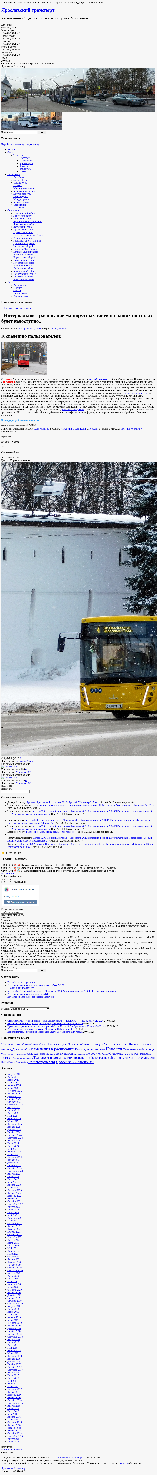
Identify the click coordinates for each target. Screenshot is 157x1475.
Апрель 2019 (14, 1317)
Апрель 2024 (14, 1151)
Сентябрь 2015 (15, 1436)
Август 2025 (13, 1107)
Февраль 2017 (14, 1389)
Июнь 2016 (13, 1411)
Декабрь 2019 (14, 1295)
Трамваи (24, 166)
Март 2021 (12, 1253)
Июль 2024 (13, 1143)
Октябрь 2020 (14, 1267)
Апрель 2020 (14, 1284)
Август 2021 (13, 1240)
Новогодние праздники (90, 1049)
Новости (11, 149)
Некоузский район (23, 276)
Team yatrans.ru (58, 328)
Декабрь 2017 (14, 1361)
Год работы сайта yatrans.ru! (21, 982)
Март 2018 (12, 1353)
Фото (10, 152)
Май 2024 (12, 1149)
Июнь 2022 (13, 1212)
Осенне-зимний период (138, 1049)
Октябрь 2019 (14, 1300)
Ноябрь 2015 (14, 1430)
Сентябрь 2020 (15, 1270)
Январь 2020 (14, 1292)
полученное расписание (135, 393)
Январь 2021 (14, 1259)
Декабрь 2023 (14, 1162)
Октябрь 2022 (14, 1201)
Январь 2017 (14, 1392)
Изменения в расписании (74, 428)
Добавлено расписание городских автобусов (30, 996)
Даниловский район (24, 243)
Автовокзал (19, 285)
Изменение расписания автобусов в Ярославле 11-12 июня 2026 (40, 1029)
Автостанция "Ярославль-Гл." (106, 1044)
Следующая (26, 308)
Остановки (13, 210)
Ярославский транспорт (28, 10)
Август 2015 (13, 1439)
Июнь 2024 (13, 1146)
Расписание (13, 174)
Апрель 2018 (14, 1350)
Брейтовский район (23, 279)
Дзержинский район (24, 213)
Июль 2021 (13, 1242)
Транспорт (19, 155)
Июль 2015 (13, 1441)
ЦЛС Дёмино (8, 1062)
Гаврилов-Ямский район (26, 249)
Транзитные (19, 204)
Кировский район (22, 218)
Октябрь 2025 (14, 1102)
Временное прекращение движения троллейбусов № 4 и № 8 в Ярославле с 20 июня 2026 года (56, 1026)
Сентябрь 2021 (15, 1237)
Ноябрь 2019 (14, 1298)
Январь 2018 (14, 1358)
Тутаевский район (23, 232)
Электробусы (26, 160)
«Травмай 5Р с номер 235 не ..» (83, 802)
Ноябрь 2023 (14, 1165)
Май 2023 (12, 1182)
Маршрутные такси (23, 188)
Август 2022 (13, 1207)
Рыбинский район (23, 238)
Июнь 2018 (13, 1345)
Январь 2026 (14, 1093)
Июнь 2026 (13, 1079)
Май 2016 (12, 1414)
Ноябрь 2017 (14, 1364)
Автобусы (25, 158)
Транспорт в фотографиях (53, 1057)
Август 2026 (13, 1074)
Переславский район (24, 262)
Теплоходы (25, 169)
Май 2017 (12, 1381)
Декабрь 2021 (14, 1229)
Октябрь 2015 (14, 1433)
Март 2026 (12, 1088)
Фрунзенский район (24, 224)
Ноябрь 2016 (14, 1397)
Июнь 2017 (13, 1378)
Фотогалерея (145, 1057)
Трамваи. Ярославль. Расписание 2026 (47, 802)
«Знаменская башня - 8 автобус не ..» (58, 831)
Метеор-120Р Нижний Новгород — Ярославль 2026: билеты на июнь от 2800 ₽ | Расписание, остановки (87, 811)
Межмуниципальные (24, 191)
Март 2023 (12, 1187)
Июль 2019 (13, 1309)
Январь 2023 (14, 1193)
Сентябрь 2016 (15, 1403)
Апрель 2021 (14, 1251)
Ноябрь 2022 (14, 1198)
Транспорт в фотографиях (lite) (94, 1057)
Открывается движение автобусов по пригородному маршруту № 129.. (70, 805)
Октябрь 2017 (14, 1367)
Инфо (10, 282)
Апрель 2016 (14, 1416)
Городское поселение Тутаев (28, 235)
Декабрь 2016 (14, 1394)
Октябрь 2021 (14, 1234)
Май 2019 (12, 1314)
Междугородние (22, 199)
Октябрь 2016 (14, 1400)
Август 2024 (13, 1140)
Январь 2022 (14, 1226)
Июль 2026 (13, 1077)
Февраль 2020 (14, 1289)
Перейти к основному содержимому (20, 144)
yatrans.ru (123, 1463)
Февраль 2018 (14, 1356)
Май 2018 (12, 1347)
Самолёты (81, 1054)
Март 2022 (12, 1220)
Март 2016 (12, 1419)
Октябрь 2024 (14, 1135)
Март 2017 (12, 1386)
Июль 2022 (13, 1209)
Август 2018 (13, 1339)
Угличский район (22, 265)
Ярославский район (23, 229)
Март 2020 (12, 1287)
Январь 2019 (14, 1325)
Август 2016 (13, 1405)
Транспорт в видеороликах (23, 1058)
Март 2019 (12, 1320)
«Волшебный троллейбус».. (21, 988)
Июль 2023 (13, 1176)
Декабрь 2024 (14, 1129)
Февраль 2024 (14, 1157)
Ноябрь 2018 (14, 1331)
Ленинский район (22, 216)
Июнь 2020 (13, 1278)
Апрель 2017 (14, 1383)
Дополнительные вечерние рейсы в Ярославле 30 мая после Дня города (45, 1031)
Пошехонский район (24, 260)
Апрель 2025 (14, 1118)
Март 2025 (12, 1121)
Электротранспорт (41, 1062)
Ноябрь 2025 (14, 1099)
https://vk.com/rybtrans (73, 409)
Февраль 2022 (14, 1223)
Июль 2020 (13, 1276)
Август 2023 (13, 1173)
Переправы (31, 1053)
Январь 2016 (14, 1425)
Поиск (4, 132)
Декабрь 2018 (14, 1328)
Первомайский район (24, 274)
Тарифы (17, 287)
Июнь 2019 (13, 1311)
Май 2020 (12, 1281)
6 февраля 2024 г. (24, 761)
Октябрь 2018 (14, 1334)
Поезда (23, 171)
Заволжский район (23, 227)
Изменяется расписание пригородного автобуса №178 (35, 985)
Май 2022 (12, 1215)
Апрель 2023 (14, 1184)
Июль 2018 (13, 1342)
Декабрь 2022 (14, 1195)
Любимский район (23, 268)
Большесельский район (25, 251)
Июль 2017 (13, 1375)
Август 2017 (13, 1372)
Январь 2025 (14, 1126)
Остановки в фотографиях (12, 1054)
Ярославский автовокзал (75, 1062)
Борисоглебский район (25, 257)
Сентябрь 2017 (15, 1370)
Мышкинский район (24, 271)
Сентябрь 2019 (15, 1303)
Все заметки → (9, 873)
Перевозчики (20, 293)
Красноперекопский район (27, 221)
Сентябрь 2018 (15, 1336)
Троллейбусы (26, 163)
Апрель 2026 (14, 1085)
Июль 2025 (13, 1110)
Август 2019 (13, 1306)
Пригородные (20, 196)
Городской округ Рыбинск (27, 240)
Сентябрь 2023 (15, 1171)
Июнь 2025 (13, 1113)
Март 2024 (12, 1154)
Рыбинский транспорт (13, 1449)
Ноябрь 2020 (14, 1265)
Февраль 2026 (14, 1091)
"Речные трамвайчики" (16, 1044)
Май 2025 (12, 1115)
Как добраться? (21, 296)
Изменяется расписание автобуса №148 (27, 994)
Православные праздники (61, 1053)
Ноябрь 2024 (14, 1132)
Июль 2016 (13, 1408)
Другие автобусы (22, 193)
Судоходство (118, 1053)
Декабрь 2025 (14, 1096)
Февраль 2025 (14, 1124)
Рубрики (5, 1008)
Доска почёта (21, 1049)
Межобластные (21, 202)
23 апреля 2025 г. (24, 772)
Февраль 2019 (14, 1323)
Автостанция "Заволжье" (65, 1044)
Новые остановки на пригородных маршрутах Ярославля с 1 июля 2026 (45, 1023)
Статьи (17, 290)
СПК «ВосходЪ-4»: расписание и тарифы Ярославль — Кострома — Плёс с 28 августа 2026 (55, 1020)
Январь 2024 (14, 1160)
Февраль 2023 (14, 1190)
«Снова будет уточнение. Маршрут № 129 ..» (130, 805)
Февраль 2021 (14, 1256)
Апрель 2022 (14, 1218)
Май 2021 (12, 1248)
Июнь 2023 (13, 1179)
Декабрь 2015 (14, 1428)
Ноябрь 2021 (14, 1231)
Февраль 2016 (14, 1422)
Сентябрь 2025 (15, 1104)
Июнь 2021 (13, 1245)
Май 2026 (12, 1082)
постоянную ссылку (131, 428)
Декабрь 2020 (14, 1262)
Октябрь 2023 (14, 1168)
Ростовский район (23, 254)
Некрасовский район (24, 246)
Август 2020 (13, 1273)
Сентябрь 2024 (15, 1137)
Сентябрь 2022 (15, 1204)
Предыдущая (9, 308)
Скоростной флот (97, 1053)
